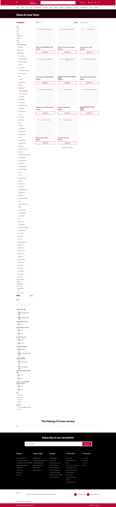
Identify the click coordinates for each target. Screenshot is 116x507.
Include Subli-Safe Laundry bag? (23, 371)
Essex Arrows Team (43, 12)
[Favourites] (96, 3)
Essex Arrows (35, 12)
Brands (18, 405)
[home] (16, 12)
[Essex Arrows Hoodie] (67, 96)
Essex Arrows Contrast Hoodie (45, 107)
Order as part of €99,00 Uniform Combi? (22, 382)
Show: (37, 22)
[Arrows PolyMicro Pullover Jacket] (89, 96)
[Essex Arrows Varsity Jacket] (89, 66)
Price (17, 300)
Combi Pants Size (20, 358)
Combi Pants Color (21, 337)
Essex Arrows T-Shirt (42, 137)
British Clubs (29, 12)
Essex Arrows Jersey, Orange (66, 47)
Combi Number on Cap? (22, 327)
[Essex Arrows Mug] (67, 127)
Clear (31, 295)
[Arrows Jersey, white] (89, 36)
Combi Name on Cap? (22, 321)
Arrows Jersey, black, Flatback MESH (67, 77)
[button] (45, 52)
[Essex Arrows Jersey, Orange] (67, 36)
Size (17, 393)
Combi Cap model (21, 309)
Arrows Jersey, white (86, 47)
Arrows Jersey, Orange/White (44, 77)
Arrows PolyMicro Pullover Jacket (87, 107)
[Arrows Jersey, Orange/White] (45, 66)
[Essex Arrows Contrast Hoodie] (45, 96)
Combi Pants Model (21, 346)
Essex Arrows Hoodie (64, 107)
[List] (98, 22)
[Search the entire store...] (74, 2)
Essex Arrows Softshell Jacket (44, 47)
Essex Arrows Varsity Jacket (88, 77)
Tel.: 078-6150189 (81, 494)
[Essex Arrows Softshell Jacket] (45, 36)
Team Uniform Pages (22, 12)
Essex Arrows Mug (63, 137)
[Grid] (94, 22)
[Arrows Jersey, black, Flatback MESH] (67, 66)
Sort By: (76, 22)
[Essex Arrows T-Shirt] (45, 127)
